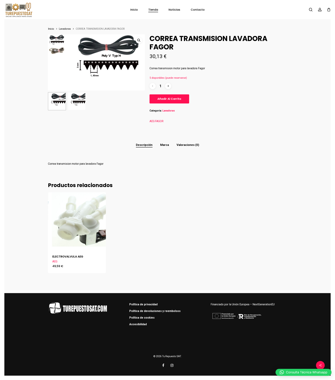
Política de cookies (142, 317)
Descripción (144, 145)
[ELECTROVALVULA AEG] (77, 221)
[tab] (144, 145)
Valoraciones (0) (188, 145)
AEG (152, 121)
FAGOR (159, 121)
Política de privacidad (143, 304)
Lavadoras (65, 28)
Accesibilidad (138, 324)
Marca (164, 145)
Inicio (51, 28)
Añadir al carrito (169, 99)
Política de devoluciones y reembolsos (155, 311)
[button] (139, 40)
